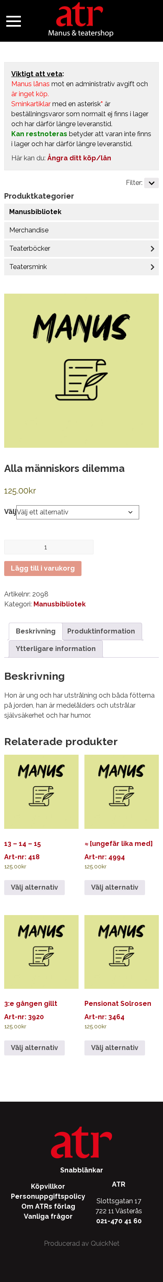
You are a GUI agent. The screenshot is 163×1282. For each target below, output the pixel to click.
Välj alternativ (34, 887)
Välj (10, 512)
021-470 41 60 (119, 1221)
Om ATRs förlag (48, 1206)
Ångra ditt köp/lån (79, 158)
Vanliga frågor (48, 1216)
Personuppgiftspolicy (48, 1196)
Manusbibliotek (35, 212)
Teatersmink (28, 267)
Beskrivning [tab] (36, 631)
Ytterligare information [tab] (56, 649)
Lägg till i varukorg (43, 568)
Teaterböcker (29, 248)
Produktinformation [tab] (101, 631)
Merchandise (28, 230)
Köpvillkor (48, 1186)
